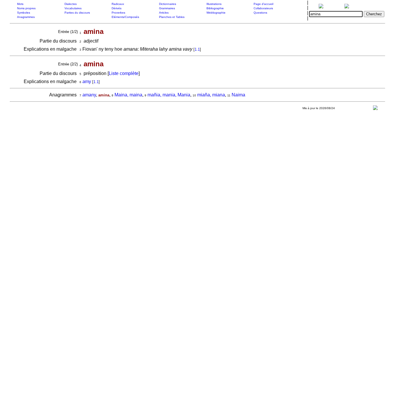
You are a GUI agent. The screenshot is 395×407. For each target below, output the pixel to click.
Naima (238, 94)
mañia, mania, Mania (168, 94)
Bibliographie (215, 8)
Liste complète (124, 73)
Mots (20, 4)
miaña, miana (211, 94)
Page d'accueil (263, 4)
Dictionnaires (167, 4)
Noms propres (26, 8)
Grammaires (167, 8)
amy (86, 81)
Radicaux (118, 4)
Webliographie (216, 12)
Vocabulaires (73, 8)
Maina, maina (128, 94)
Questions (260, 12)
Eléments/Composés (125, 17)
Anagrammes (26, 17)
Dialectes (70, 4)
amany (89, 94)
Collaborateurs (263, 8)
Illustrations (214, 4)
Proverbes (118, 12)
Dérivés (116, 8)
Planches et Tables (171, 17)
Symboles (23, 12)
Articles (164, 12)
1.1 (197, 49)
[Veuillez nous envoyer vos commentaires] (375, 109)
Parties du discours (77, 12)
